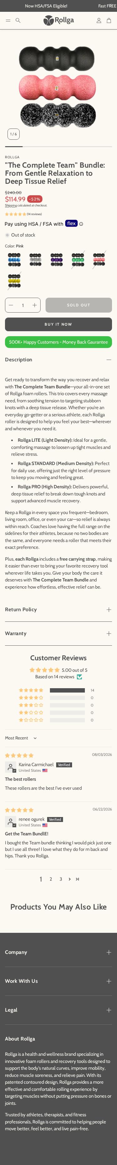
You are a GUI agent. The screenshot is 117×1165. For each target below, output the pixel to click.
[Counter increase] (34, 305)
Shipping (11, 205)
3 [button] (61, 879)
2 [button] (51, 879)
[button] (8, 20)
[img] (19, 755)
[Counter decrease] (11, 305)
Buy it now (58, 324)
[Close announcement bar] (110, 4)
